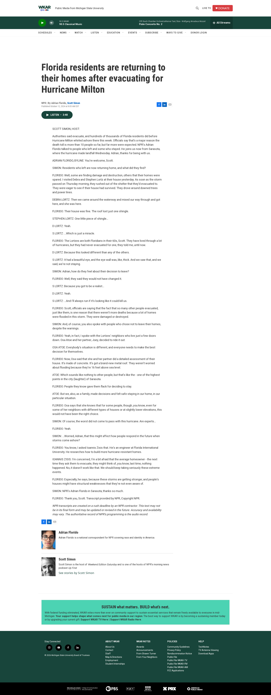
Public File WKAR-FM (177, 664)
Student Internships (115, 664)
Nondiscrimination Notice (179, 653)
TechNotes (203, 647)
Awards (140, 647)
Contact (109, 650)
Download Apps (206, 653)
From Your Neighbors (146, 657)
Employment (111, 660)
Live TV (206, 8)
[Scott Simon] (48, 566)
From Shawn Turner (146, 653)
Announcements (144, 650)
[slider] (56, 22)
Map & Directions (113, 657)
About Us (109, 647)
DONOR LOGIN (199, 32)
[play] (42, 23)
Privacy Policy (174, 650)
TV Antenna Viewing (208, 650)
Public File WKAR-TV (177, 660)
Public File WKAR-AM (177, 667)
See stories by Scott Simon (76, 573)
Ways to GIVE (174, 32)
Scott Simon (73, 103)
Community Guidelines (178, 647)
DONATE (224, 8)
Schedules (45, 32)
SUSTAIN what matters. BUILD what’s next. (135, 607)
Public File (172, 657)
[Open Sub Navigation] (55, 33)
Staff (108, 653)
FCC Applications (175, 670)
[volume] (51, 22)
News (63, 32)
